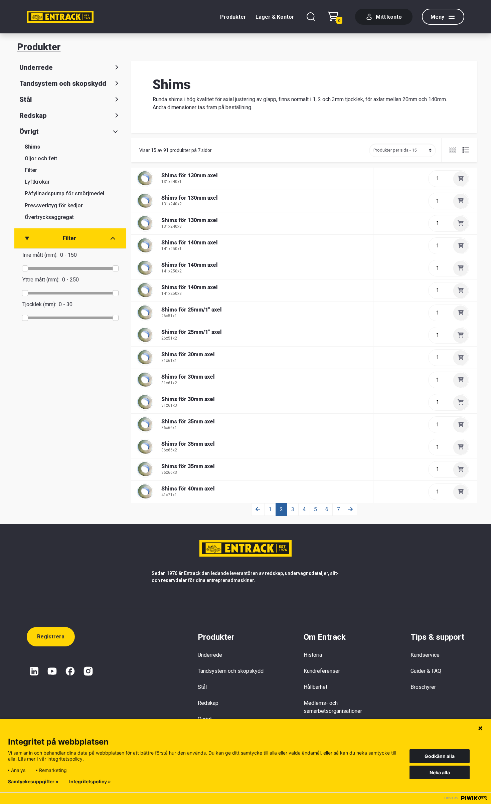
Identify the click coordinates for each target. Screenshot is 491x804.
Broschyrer (423, 687)
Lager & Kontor (275, 17)
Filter (31, 170)
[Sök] (311, 16)
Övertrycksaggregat (49, 217)
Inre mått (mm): (39, 255)
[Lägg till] (460, 178)
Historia (313, 655)
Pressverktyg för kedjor (54, 205)
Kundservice (425, 655)
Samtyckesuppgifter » (33, 781)
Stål (25, 99)
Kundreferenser (322, 671)
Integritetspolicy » (90, 781)
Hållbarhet (315, 687)
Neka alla (440, 772)
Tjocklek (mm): (39, 304)
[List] (463, 150)
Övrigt (29, 132)
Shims (32, 147)
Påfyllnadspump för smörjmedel (64, 193)
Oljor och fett (41, 158)
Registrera (50, 636)
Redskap (33, 116)
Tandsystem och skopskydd (62, 83)
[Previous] (258, 509)
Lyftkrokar (37, 182)
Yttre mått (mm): (40, 279)
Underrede (36, 67)
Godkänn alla (440, 756)
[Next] (350, 509)
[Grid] (453, 150)
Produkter (233, 17)
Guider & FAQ (426, 671)
